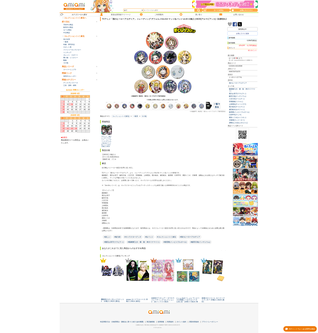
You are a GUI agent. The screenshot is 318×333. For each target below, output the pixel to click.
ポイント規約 (181, 322)
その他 (144, 116)
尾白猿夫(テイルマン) (236, 107)
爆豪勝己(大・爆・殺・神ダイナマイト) (242, 90)
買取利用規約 (194, 322)
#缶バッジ (149, 237)
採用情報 (161, 322)
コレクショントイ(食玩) (120, 116)
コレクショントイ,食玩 (74, 36)
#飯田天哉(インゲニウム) (200, 242)
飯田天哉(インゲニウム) (237, 96)
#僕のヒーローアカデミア (190, 237)
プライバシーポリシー (210, 322)
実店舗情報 (151, 322)
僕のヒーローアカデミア (238, 83)
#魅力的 (117, 237)
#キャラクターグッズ (132, 237)
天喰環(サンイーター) (236, 120)
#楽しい (107, 237)
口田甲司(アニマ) (235, 115)
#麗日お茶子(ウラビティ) (114, 242)
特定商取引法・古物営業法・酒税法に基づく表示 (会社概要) (122, 322)
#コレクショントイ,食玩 (166, 237)
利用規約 (170, 322)
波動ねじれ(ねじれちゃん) (238, 123)
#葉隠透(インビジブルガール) (175, 242)
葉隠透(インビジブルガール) (239, 112)
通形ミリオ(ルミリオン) (237, 117)
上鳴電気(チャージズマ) (237, 104)
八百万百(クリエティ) (236, 99)
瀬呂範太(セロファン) (236, 109)
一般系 (135, 116)
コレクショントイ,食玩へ (75, 18)
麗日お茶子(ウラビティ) (237, 94)
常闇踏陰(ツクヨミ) (236, 101)
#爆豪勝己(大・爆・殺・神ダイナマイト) (143, 242)
